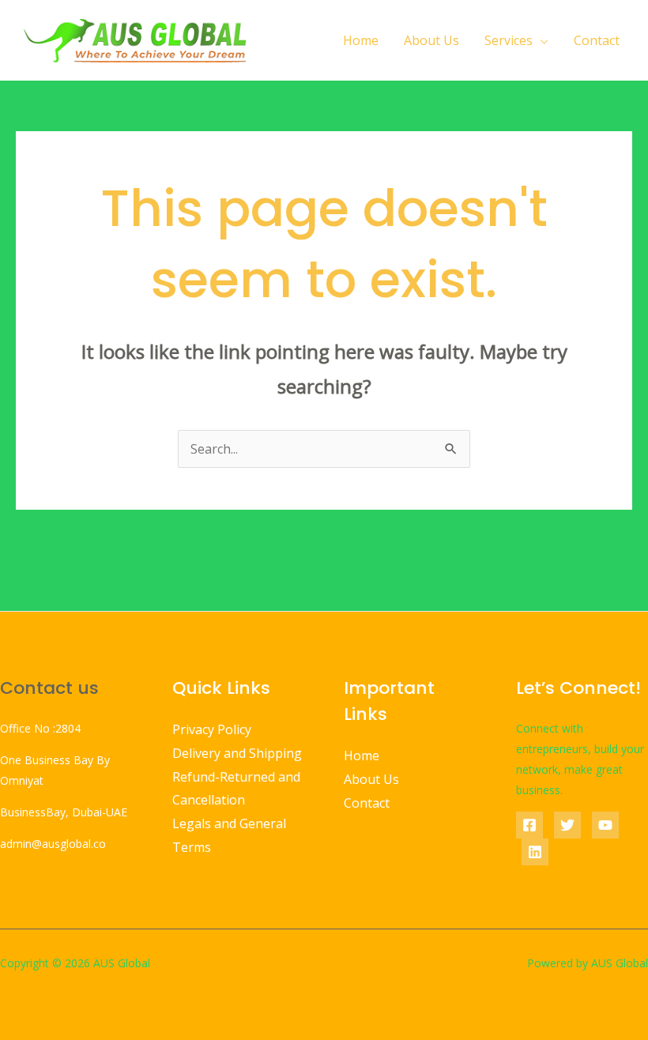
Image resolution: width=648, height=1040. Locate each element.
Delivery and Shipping (237, 753)
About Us (431, 40)
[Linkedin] (535, 851)
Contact (597, 40)
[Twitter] (567, 825)
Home (361, 40)
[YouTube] (605, 825)
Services (508, 40)
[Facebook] (529, 825)
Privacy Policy (211, 729)
